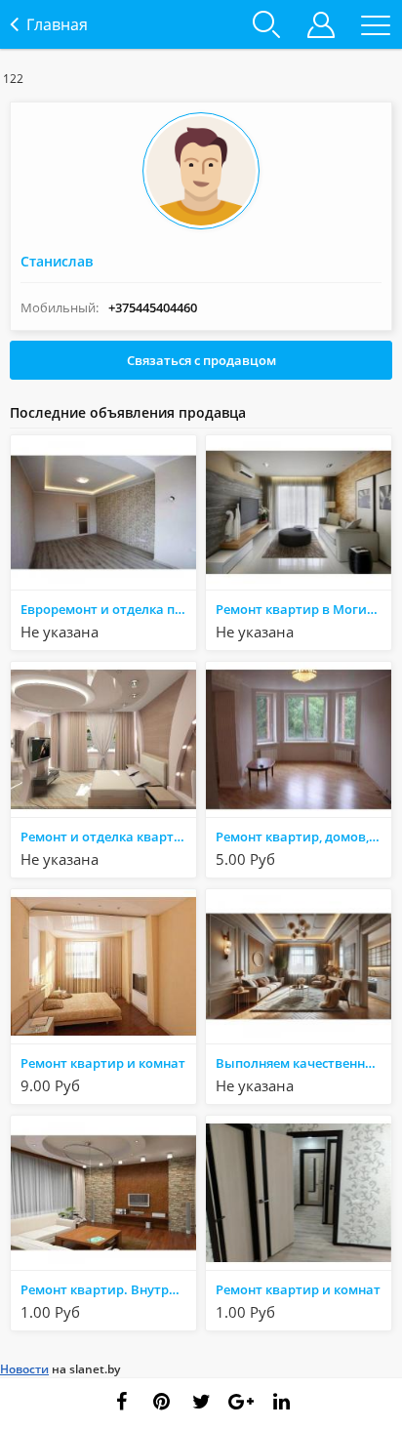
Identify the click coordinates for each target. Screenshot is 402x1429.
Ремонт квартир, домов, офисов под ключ (303, 836)
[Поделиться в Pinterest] (161, 1401)
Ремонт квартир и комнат (102, 1063)
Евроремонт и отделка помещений (108, 609)
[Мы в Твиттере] (201, 1401)
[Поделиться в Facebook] (121, 1401)
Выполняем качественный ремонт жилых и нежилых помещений (303, 1063)
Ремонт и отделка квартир (105, 836)
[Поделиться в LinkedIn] (281, 1401)
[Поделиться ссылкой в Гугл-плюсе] (241, 1401)
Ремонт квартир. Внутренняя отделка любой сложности (108, 1289)
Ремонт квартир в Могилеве (303, 609)
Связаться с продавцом (201, 360)
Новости (24, 1369)
